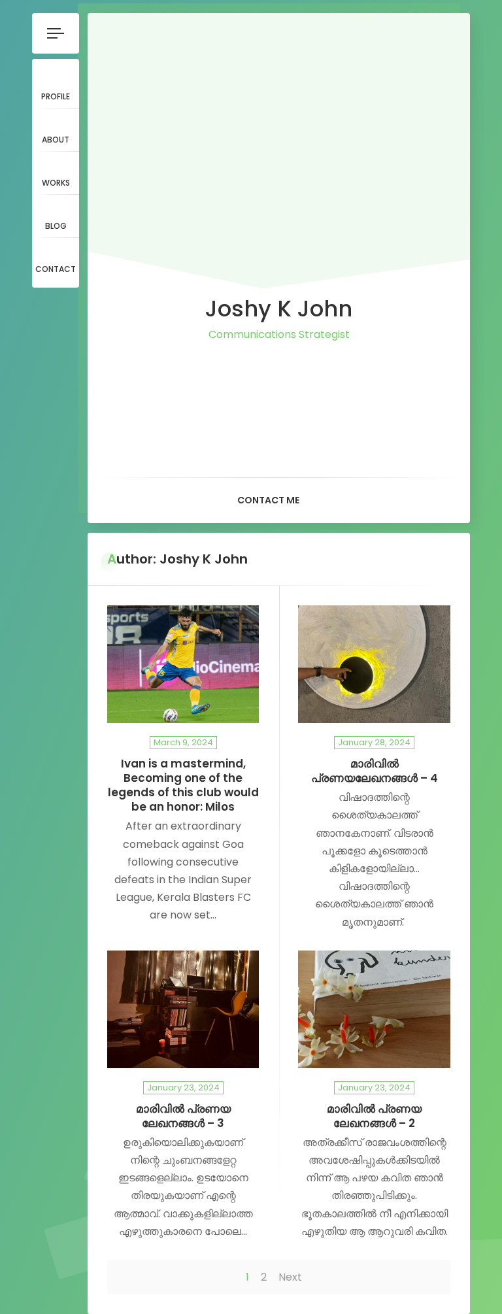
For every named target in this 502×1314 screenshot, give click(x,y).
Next (290, 1277)
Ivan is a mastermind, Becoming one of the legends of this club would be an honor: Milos (183, 785)
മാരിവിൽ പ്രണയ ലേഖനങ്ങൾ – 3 (183, 1116)
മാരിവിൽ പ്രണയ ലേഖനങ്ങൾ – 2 (374, 1116)
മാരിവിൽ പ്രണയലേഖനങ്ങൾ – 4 (374, 771)
